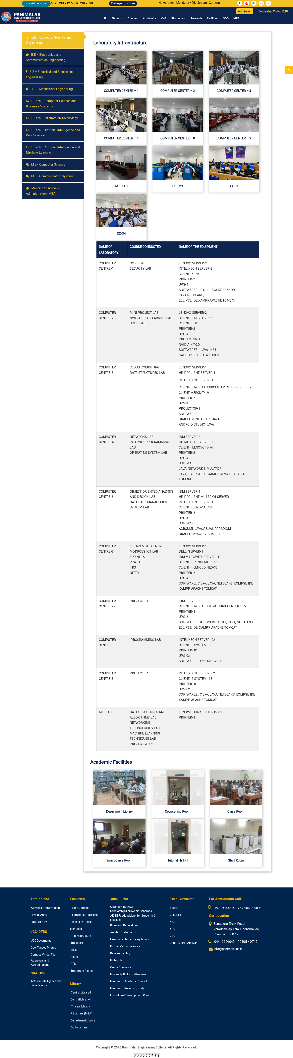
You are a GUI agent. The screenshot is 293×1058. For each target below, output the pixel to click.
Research (196, 18)
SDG (226, 18)
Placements (178, 18)
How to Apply (39, 914)
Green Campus (80, 907)
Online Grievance (120, 967)
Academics (149, 18)
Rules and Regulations (124, 925)
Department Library (83, 1020)
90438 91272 (231, 908)
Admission (244, 11)
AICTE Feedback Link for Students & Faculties (132, 917)
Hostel (75, 956)
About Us (117, 18)
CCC (172, 935)
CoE (163, 18)
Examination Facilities (84, 914)
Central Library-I (81, 992)
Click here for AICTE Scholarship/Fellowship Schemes (131, 909)
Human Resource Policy (125, 946)
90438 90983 (254, 908)
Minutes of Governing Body (127, 988)
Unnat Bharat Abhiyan (184, 942)
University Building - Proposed (128, 974)
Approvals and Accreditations (40, 962)
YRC (172, 928)
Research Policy (120, 953)
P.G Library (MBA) (81, 1013)
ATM (74, 963)
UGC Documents (41, 940)
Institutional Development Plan (129, 995)
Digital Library (79, 1027)
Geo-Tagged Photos (43, 947)
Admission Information (45, 907)
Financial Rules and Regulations (130, 939)
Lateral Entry (39, 921)
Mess (74, 949)
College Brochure (123, 3)
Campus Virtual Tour (44, 954)
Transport (77, 942)
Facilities (212, 18)
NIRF (236, 18)
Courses (133, 18)
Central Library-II (81, 999)
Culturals (175, 914)
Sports (174, 907)
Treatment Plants (82, 970)
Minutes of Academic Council (128, 981)
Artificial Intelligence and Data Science (46, 983)
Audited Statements (123, 932)
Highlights (116, 960)
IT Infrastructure (81, 935)
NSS (172, 921)
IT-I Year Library (80, 1006)
